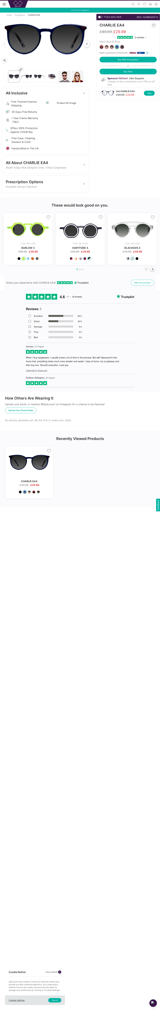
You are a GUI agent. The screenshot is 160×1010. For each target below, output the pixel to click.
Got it (55, 1000)
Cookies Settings (17, 1000)
